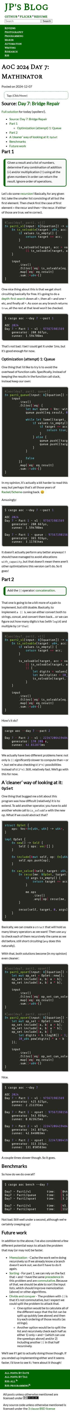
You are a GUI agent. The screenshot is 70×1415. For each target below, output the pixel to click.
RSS (7, 56)
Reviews (10, 28)
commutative (46, 1280)
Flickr (26, 16)
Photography (14, 32)
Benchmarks (17, 141)
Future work (17, 146)
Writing (10, 48)
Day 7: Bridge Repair (39, 103)
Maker (9, 40)
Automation (13, 44)
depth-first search (13, 298)
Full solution (10, 111)
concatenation (45, 590)
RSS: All (10, 1381)
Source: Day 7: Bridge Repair (28, 119)
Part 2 (13, 132)
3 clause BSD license (41, 1408)
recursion (26, 193)
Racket (6, 492)
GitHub (11, 16)
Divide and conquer (22, 1296)
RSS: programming (17, 1386)
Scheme (17, 492)
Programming (14, 36)
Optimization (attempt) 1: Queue (39, 128)
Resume (40, 16)
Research (11, 52)
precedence (52, 1277)
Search (47, 21)
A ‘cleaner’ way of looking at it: (33, 137)
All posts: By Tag (16, 1377)
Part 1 (13, 123)
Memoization (18, 1257)
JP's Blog (26, 7)
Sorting (14, 1273)
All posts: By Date (17, 1373)
